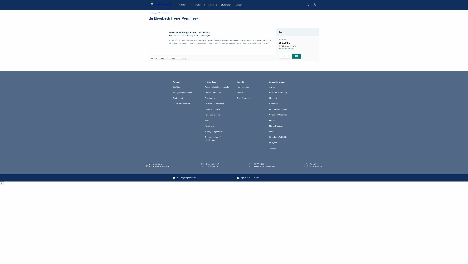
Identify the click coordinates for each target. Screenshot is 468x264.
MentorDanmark (276, 126)
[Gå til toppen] (2, 183)
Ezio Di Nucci (174, 35)
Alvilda (272, 87)
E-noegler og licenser (214, 131)
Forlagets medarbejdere (183, 92)
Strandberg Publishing (278, 137)
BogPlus (176, 87)
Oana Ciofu (186, 35)
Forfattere (183, 5)
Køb (296, 56)
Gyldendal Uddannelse (279, 115)
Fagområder (195, 5)
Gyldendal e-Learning (278, 109)
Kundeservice (243, 87)
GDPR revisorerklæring (214, 104)
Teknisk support (243, 98)
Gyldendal (273, 104)
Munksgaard (155, 13)
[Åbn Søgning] (308, 5)
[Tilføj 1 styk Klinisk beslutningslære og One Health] (288, 56)
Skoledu (272, 131)
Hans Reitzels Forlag (278, 92)
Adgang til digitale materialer (217, 87)
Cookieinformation (213, 92)
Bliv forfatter (226, 5)
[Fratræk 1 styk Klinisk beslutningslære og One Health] (280, 56)
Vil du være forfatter (181, 104)
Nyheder (238, 5)
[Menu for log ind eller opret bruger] (314, 5)
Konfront (273, 120)
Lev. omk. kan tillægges (286, 48)
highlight (273, 98)
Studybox (273, 143)
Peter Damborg (200, 35)
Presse (240, 92)
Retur (207, 120)
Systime (272, 148)
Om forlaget (178, 98)
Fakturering (210, 98)
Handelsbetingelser (213, 109)
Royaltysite (209, 126)
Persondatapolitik (212, 115)
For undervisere (210, 5)
